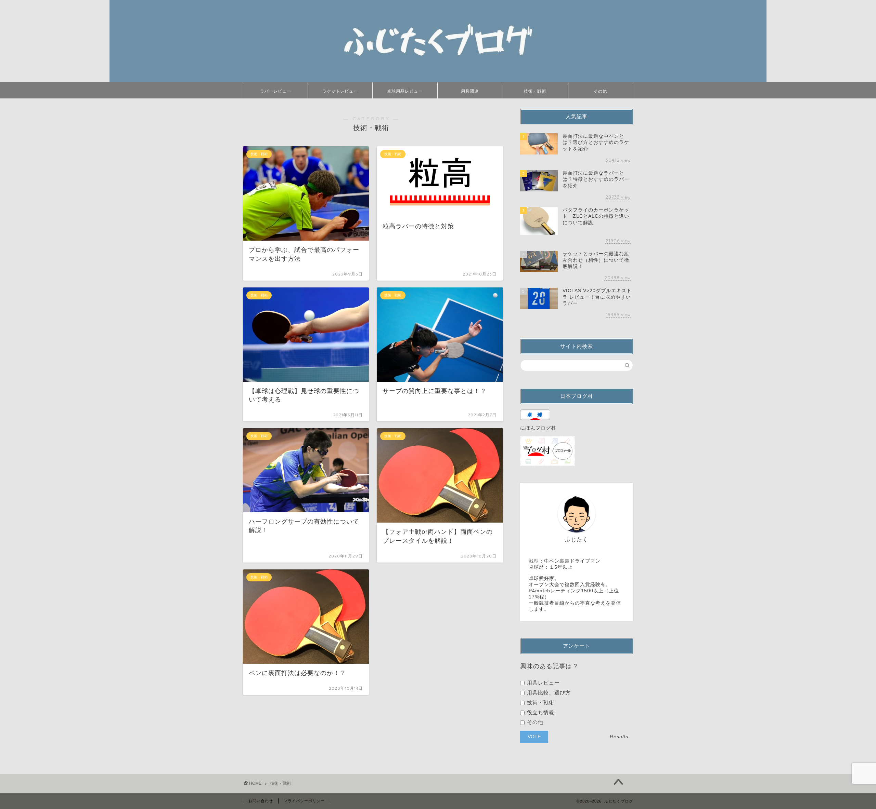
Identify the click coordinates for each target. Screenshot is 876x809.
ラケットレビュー (340, 91)
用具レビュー (542, 683)
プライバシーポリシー (304, 801)
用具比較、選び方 (548, 693)
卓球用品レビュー (405, 91)
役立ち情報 (539, 712)
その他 (600, 91)
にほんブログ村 (538, 428)
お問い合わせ (260, 801)
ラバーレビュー (275, 91)
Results (619, 736)
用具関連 (470, 91)
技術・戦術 (535, 91)
